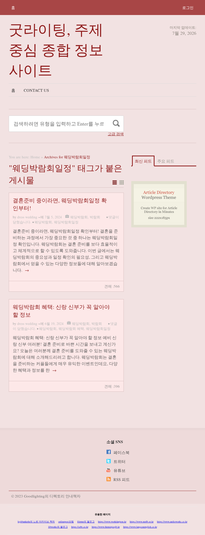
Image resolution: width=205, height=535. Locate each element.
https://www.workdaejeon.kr (112, 521)
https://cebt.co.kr (79, 526)
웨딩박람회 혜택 (71, 328)
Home (35, 156)
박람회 (95, 217)
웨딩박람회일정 (66, 222)
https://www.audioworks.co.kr (172, 521)
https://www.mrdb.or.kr (142, 521)
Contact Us (36, 90)
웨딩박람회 (79, 217)
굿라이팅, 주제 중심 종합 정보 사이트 (56, 49)
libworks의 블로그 (58, 526)
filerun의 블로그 (85, 521)
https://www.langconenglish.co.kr (140, 526)
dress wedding (27, 217)
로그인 (188, 7)
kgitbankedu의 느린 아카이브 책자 (36, 521)
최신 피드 (143, 161)
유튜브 (120, 470)
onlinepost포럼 (66, 521)
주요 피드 (165, 161)
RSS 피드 (122, 479)
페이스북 (122, 452)
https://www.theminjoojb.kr (106, 526)
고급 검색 (116, 134)
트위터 (120, 461)
